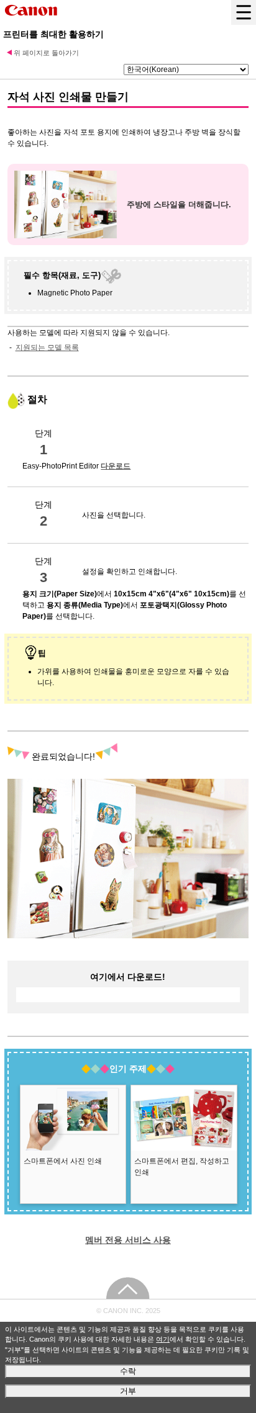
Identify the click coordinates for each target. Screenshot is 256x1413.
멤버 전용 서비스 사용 (128, 1240)
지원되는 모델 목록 (47, 347)
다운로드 (115, 466)
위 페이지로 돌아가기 (46, 52)
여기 (163, 1339)
